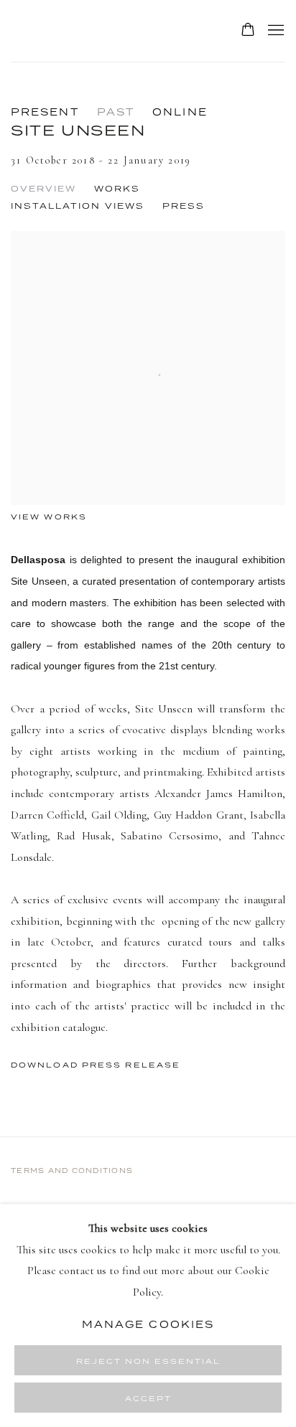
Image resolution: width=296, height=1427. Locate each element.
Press (183, 206)
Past (115, 112)
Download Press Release (95, 1064)
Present (45, 112)
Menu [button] (274, 31)
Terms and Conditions (72, 1170)
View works (49, 516)
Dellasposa (104, 30)
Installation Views (77, 206)
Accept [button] (148, 1398)
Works (117, 189)
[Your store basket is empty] (247, 31)
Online (180, 112)
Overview (43, 189)
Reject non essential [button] (148, 1361)
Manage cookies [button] (148, 1323)
